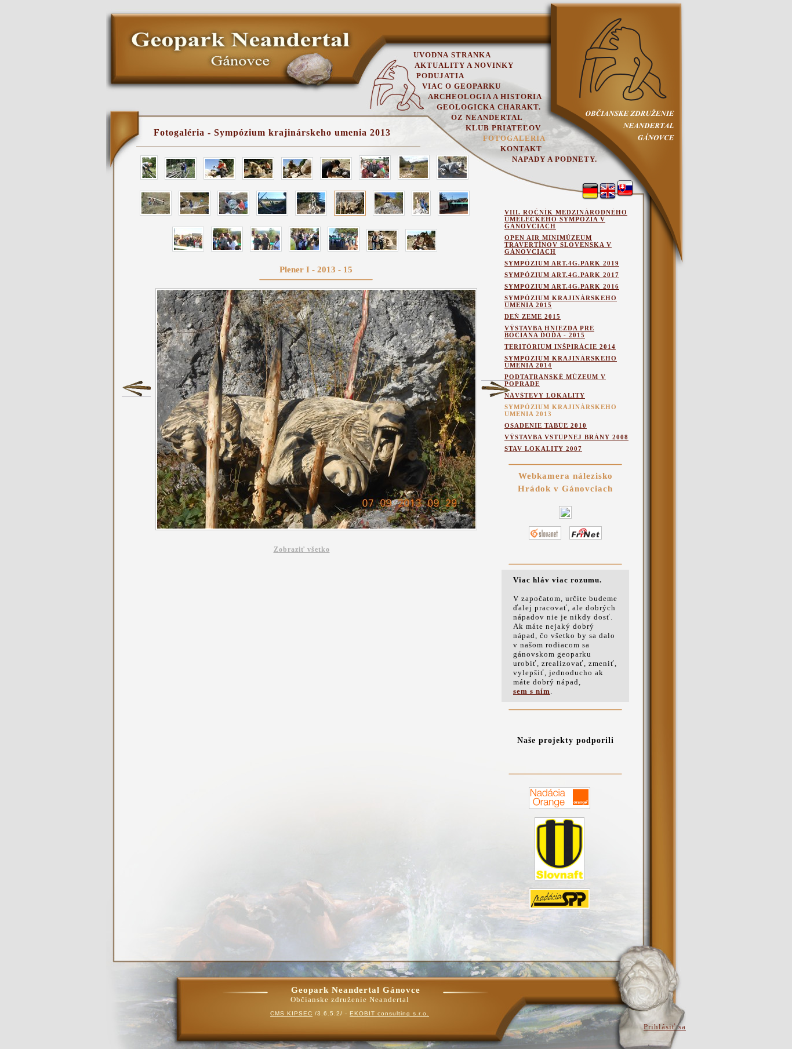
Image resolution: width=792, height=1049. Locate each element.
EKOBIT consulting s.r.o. (389, 1013)
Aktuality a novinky (464, 65)
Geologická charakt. (489, 107)
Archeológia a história (485, 96)
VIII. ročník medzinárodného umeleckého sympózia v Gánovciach (565, 219)
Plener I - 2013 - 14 (136, 388)
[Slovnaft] (559, 880)
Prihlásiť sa (665, 1026)
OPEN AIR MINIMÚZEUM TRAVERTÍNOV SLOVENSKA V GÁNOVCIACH (558, 244)
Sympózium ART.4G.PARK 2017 (561, 274)
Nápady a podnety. (554, 159)
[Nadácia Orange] (559, 809)
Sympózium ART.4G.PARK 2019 (561, 263)
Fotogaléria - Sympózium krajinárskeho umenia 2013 (272, 132)
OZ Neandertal (487, 117)
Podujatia (440, 75)
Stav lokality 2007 (543, 448)
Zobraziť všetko (302, 549)
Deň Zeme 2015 (532, 316)
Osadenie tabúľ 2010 (545, 425)
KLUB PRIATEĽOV (503, 127)
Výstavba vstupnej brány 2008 (566, 437)
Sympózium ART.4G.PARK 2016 (561, 286)
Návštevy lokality (544, 395)
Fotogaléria (514, 138)
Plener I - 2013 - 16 (495, 389)
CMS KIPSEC (291, 1013)
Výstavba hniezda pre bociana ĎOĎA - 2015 (549, 331)
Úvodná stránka (452, 54)
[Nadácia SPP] (559, 909)
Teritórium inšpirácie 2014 (560, 346)
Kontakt (521, 148)
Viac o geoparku (461, 86)
